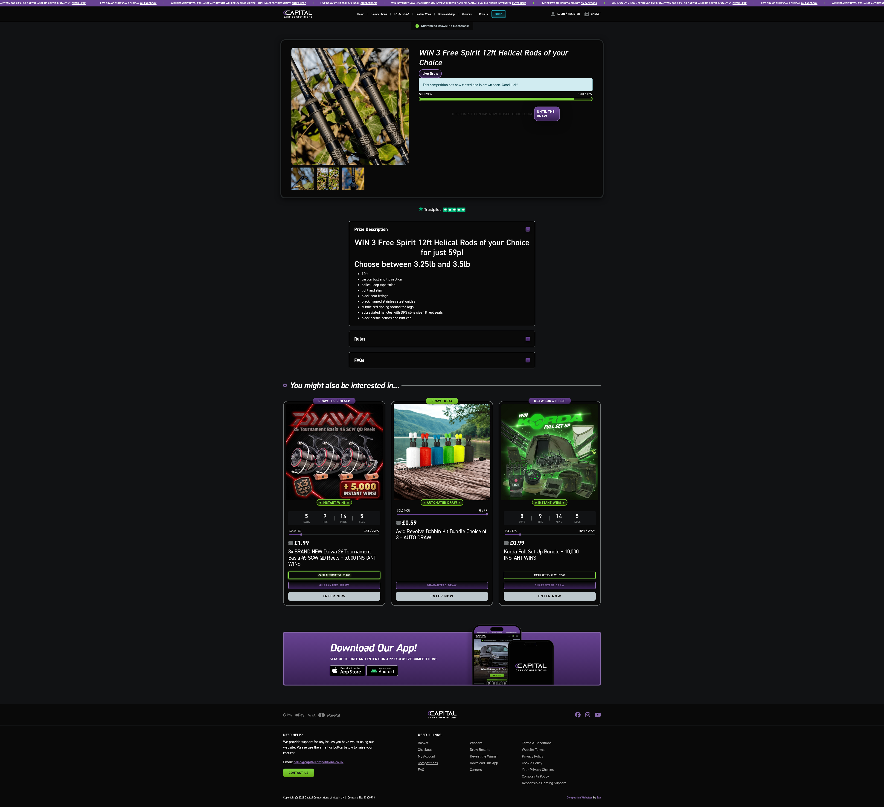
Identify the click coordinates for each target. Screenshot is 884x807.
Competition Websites (580, 797)
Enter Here (53, 3)
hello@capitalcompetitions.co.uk (318, 762)
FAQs (359, 360)
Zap (599, 797)
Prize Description (371, 229)
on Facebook (122, 3)
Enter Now (334, 596)
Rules (359, 339)
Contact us (298, 773)
